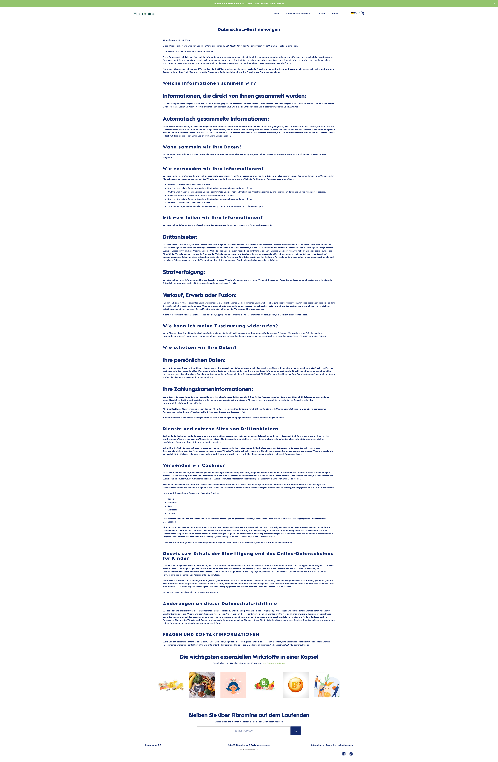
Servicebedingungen (343, 745)
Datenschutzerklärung (321, 745)
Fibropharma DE (153, 745)
